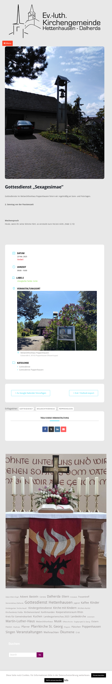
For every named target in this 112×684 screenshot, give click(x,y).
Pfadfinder (16, 627)
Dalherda (54, 596)
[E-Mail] (63, 429)
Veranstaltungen (29, 632)
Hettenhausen (61, 602)
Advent (24, 596)
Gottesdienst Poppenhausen (31, 370)
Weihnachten (51, 632)
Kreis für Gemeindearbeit (19, 616)
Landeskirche (78, 616)
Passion (9, 627)
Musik (57, 621)
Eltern (65, 596)
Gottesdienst (24, 367)
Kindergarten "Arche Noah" (16, 608)
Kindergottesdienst (40, 608)
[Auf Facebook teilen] (45, 429)
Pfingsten (67, 627)
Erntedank (73, 597)
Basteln (33, 596)
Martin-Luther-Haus (20, 621)
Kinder (94, 602)
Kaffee (85, 602)
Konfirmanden (48, 612)
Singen (10, 632)
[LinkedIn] (57, 429)
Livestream (91, 617)
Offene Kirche (68, 622)
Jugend (77, 603)
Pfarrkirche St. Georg (47, 626)
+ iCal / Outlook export (83, 393)
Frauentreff (83, 596)
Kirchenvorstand (32, 612)
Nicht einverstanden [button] (54, 680)
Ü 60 (78, 632)
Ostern (94, 621)
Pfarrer (25, 626)
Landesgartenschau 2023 (56, 616)
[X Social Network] (51, 429)
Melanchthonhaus (46, 409)
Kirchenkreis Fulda (14, 612)
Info (66, 680)
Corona (43, 597)
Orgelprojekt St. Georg (82, 622)
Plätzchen (76, 627)
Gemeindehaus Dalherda (14, 603)
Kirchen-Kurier (84, 608)
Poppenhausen (66, 409)
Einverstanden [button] (98, 675)
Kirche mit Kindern (64, 608)
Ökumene (67, 632)
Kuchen (37, 616)
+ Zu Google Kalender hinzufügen (30, 393)
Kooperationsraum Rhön (69, 612)
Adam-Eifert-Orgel (12, 597)
